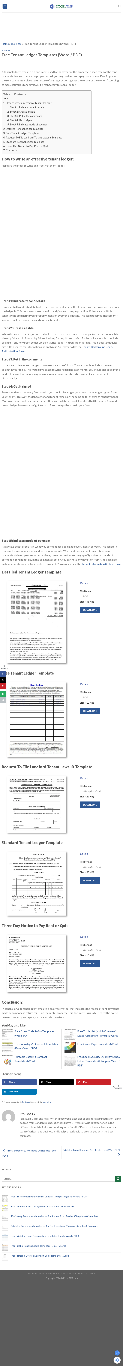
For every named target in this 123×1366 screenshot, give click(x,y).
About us (33, 1273)
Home (5, 43)
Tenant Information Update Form (101, 564)
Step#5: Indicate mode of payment (29, 124)
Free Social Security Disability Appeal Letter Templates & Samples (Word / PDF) (98, 1061)
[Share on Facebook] (3, 674)
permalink (47, 1102)
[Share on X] (3, 680)
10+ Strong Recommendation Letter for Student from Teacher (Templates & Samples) (54, 1216)
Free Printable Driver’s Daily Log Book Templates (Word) (40, 1255)
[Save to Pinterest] (3, 686)
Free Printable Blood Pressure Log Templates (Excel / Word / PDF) (45, 1235)
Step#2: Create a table (22, 111)
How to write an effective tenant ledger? (28, 102)
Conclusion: (12, 150)
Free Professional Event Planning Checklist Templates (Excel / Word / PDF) (49, 1196)
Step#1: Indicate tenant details (27, 107)
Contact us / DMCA (85, 1273)
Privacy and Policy (49, 1273)
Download (90, 610)
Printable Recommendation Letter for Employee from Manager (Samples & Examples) (54, 1226)
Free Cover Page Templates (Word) (97, 1044)
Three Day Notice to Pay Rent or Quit (27, 146)
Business (16, 43)
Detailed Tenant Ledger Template (24, 128)
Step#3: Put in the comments (26, 116)
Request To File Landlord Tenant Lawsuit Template (34, 137)
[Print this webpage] (3, 700)
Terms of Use (67, 1273)
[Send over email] (3, 694)
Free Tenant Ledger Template (22, 133)
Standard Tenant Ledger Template (25, 141)
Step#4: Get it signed (21, 120)
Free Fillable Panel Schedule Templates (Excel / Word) (38, 1245)
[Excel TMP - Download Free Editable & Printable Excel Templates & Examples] (61, 6)
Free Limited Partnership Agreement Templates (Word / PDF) (42, 1206)
